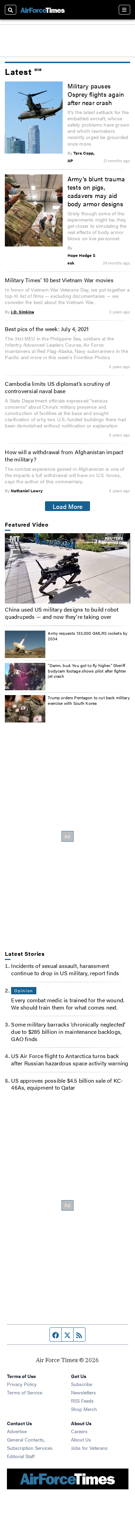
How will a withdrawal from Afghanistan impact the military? (64, 455)
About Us (81, 1439)
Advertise (17, 1431)
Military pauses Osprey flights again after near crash (96, 94)
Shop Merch (84, 1408)
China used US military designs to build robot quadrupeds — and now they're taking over (61, 613)
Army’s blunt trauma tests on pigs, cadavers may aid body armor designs (96, 191)
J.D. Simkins (22, 312)
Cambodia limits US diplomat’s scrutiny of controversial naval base (57, 387)
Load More (68, 506)
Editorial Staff (21, 1456)
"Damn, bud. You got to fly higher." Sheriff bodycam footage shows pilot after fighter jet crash (87, 670)
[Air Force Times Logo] (42, 9)
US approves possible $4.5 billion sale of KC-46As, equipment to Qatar (67, 1084)
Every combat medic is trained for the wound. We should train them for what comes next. (67, 1003)
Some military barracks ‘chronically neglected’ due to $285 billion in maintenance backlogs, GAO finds (68, 1031)
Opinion (23, 990)
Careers (79, 1431)
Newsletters (83, 1392)
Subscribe (81, 1383)
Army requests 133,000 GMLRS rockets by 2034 (87, 636)
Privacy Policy (22, 1383)
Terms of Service (24, 1392)
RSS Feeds (82, 1400)
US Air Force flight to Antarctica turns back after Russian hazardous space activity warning (69, 1059)
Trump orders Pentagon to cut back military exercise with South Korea (88, 700)
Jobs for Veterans (89, 1447)
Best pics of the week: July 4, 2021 (47, 329)
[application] (67, 568)
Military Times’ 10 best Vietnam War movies (59, 280)
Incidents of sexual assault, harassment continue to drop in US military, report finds (65, 969)
